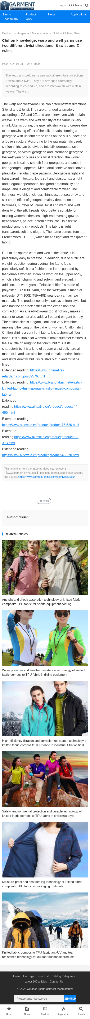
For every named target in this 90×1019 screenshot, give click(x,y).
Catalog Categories (63, 976)
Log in (62, 5)
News (51, 14)
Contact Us (56, 981)
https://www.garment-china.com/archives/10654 (46, 476)
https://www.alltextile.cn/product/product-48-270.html (40, 455)
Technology (10, 18)
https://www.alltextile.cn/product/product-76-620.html (40, 425)
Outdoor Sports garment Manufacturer (25, 33)
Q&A (29, 18)
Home (7, 14)
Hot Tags (28, 976)
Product (31, 14)
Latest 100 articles (35, 981)
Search (70, 998)
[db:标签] (44, 500)
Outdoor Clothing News (67, 33)
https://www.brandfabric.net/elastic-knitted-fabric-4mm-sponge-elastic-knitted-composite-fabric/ (42, 388)
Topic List (43, 976)
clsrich (23, 517)
